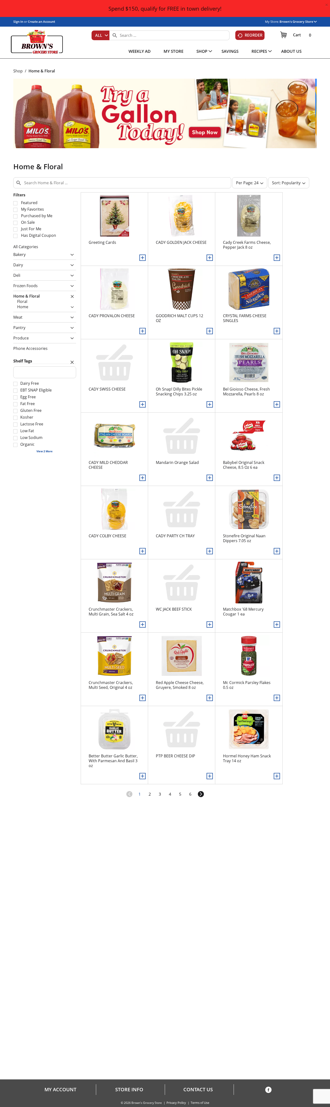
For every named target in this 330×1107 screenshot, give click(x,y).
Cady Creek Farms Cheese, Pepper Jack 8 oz (247, 245)
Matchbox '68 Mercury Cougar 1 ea (243, 612)
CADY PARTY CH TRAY (175, 535)
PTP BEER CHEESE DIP (175, 756)
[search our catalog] (114, 35)
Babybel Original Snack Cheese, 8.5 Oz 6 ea (243, 465)
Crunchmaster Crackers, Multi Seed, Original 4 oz (111, 685)
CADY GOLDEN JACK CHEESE (181, 242)
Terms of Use (200, 1103)
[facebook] (268, 1090)
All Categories (25, 246)
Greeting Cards (102, 242)
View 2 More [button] (44, 451)
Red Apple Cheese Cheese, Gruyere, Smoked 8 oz (180, 685)
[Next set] (200, 794)
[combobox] (100, 35)
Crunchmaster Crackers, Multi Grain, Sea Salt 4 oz (111, 612)
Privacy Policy (176, 1103)
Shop (18, 71)
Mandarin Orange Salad (177, 462)
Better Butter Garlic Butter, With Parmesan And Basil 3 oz (113, 760)
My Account (60, 1089)
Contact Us (198, 1089)
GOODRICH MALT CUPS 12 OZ (179, 318)
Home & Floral (42, 71)
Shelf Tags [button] (22, 361)
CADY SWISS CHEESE (107, 389)
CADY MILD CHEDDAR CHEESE (108, 465)
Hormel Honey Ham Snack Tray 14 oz (247, 758)
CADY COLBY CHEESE (107, 535)
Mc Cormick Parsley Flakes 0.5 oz (247, 685)
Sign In (18, 21)
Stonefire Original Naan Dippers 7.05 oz (244, 538)
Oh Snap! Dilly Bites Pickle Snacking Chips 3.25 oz (179, 391)
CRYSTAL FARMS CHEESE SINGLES (244, 318)
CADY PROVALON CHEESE (112, 315)
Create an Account (41, 21)
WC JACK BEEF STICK (174, 609)
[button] (298, 21)
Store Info (129, 1089)
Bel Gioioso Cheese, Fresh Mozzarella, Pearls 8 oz (246, 391)
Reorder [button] (253, 35)
